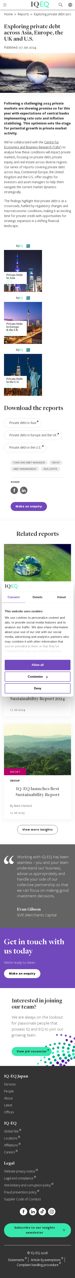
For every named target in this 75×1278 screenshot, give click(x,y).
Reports (23, 14)
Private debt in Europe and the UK (33, 435)
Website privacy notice (19, 1171)
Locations (10, 1138)
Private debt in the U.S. (25, 447)
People (9, 1091)
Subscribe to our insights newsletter (34, 1230)
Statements (16, 1259)
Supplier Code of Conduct (22, 1199)
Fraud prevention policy (20, 1192)
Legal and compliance (18, 1178)
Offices (9, 1112)
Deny (37, 688)
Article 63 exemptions (46, 1259)
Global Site (11, 1131)
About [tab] (61, 597)
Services (10, 1084)
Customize (35, 676)
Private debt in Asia (22, 422)
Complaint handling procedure (37, 1264)
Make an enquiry (29, 506)
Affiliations (11, 1145)
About (8, 1098)
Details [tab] (37, 597)
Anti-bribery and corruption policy (27, 1185)
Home (8, 14)
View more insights (37, 829)
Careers (9, 1152)
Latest (8, 1105)
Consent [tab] (14, 597)
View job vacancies (32, 1051)
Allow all (38, 665)
